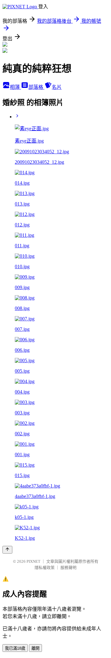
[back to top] (7, 550)
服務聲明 (68, 567)
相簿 (15, 87)
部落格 (36, 87)
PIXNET (33, 561)
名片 (57, 87)
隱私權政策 (45, 567)
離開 (35, 648)
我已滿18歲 (15, 648)
